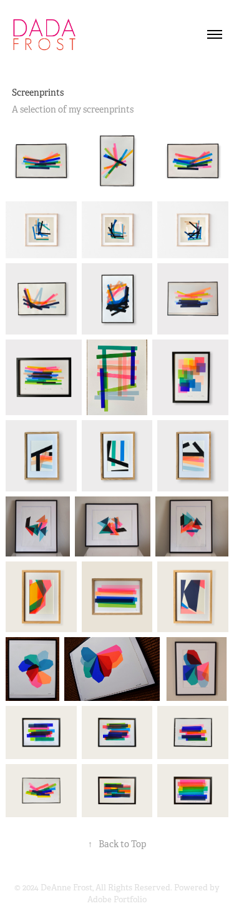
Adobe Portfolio (117, 899)
